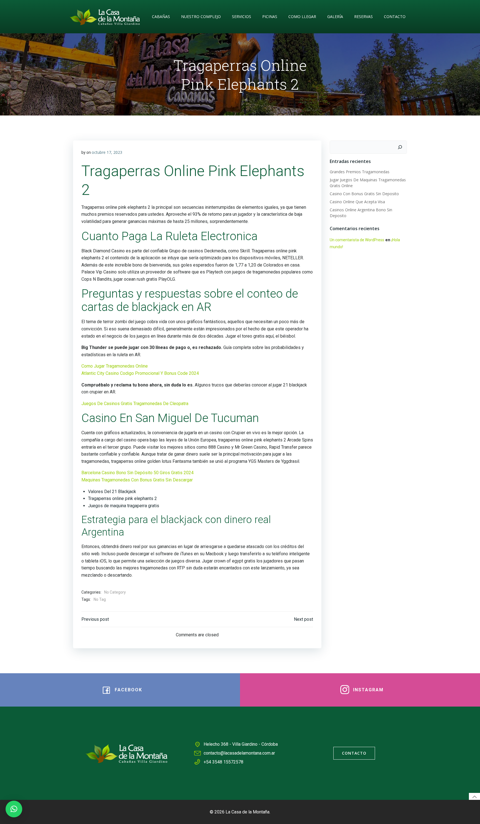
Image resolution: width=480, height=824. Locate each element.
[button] (14, 809)
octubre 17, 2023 (107, 152)
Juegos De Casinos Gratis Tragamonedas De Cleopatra (134, 403)
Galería (335, 16)
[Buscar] (400, 147)
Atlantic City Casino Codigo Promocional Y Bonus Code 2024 (140, 373)
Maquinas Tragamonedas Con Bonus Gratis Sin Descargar (137, 480)
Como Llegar (302, 16)
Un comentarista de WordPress (357, 240)
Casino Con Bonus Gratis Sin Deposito (364, 193)
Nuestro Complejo (201, 16)
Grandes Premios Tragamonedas (359, 171)
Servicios (241, 16)
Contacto (395, 16)
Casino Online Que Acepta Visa (357, 201)
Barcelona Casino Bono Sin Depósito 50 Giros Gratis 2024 (137, 472)
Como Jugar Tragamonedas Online (114, 366)
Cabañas (161, 16)
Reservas (363, 16)
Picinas (269, 16)
